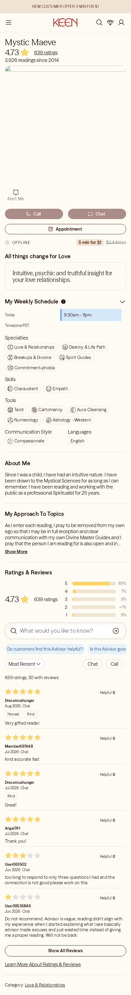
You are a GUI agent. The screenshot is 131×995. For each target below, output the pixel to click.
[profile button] (121, 22)
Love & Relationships (45, 985)
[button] (93, 664)
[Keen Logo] (65, 22)
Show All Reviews (65, 950)
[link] (46, 52)
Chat (100, 214)
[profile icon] (121, 22)
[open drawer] (8, 22)
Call (37, 214)
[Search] (99, 22)
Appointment (69, 229)
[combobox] (25, 664)
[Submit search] (116, 631)
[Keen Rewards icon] (110, 22)
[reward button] (110, 22)
